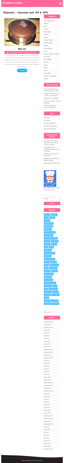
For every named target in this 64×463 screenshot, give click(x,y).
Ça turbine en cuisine (12, 2)
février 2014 (47, 410)
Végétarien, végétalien (50, 76)
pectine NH (48, 277)
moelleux (47, 271)
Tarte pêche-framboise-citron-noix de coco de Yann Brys (51, 142)
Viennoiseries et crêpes (51, 300)
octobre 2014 (48, 388)
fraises (51, 247)
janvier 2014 (47, 413)
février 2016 (47, 344)
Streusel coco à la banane (51, 98)
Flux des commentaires (50, 126)
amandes (47, 214)
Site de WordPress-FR (50, 129)
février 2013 (47, 443)
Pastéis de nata (55, 163)
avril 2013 (47, 438)
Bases (45, 26)
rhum (54, 286)
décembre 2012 (48, 449)
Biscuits (46, 29)
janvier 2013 (47, 446)
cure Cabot (55, 241)
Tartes (45, 70)
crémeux (47, 241)
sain (46, 289)
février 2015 (47, 377)
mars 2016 (47, 341)
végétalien (47, 303)
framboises (48, 250)
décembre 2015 (48, 349)
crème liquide (48, 235)
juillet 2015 (47, 363)
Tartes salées (47, 73)
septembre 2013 (48, 424)
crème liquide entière (51, 238)
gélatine (53, 262)
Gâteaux (46, 45)
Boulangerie (47, 32)
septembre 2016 (48, 327)
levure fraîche (54, 265)
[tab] (60, 3)
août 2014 (47, 394)
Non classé (47, 56)
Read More (22, 70)
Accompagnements (49, 20)
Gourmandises (48, 48)
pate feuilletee (49, 274)
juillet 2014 (47, 396)
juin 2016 (46, 333)
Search (52, 203)
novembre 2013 (48, 418)
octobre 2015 (48, 355)
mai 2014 (46, 402)
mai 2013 (46, 435)
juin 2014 (46, 399)
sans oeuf (47, 295)
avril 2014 (47, 405)
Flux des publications (50, 123)
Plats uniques (47, 59)
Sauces (46, 65)
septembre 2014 (48, 391)
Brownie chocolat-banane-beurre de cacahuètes (51, 149)
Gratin (45, 51)
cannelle (47, 220)
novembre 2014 (48, 385)
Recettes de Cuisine (49, 189)
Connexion (47, 120)
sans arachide (53, 289)
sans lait (55, 292)
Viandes (46, 78)
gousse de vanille (49, 259)
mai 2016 (46, 335)
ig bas (46, 265)
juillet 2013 (47, 429)
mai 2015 (46, 369)
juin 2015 (46, 366)
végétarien (55, 303)
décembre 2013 (48, 416)
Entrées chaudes (48, 40)
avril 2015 (47, 371)
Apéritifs (46, 23)
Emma (45, 141)
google (46, 163)
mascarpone (53, 268)
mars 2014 (47, 407)
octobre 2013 (48, 421)
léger (46, 268)
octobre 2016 (48, 324)
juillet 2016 (47, 330)
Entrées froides (48, 43)
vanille (46, 297)
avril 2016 (47, 338)
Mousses (54, 271)
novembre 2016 (48, 322)
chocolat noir (48, 226)
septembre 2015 (48, 358)
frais (46, 247)
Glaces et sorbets (49, 253)
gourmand (47, 256)
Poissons (46, 62)
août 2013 (47, 427)
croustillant (48, 229)
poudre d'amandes (50, 283)
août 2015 (47, 360)
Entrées (46, 37)
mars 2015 (47, 374)
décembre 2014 (48, 382)
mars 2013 (47, 440)
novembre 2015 (48, 352)
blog (45, 158)
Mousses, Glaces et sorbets (51, 54)
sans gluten (48, 292)
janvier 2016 (47, 346)
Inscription (47, 117)
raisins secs (48, 286)
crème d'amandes (50, 232)
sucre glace (55, 295)
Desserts (46, 34)
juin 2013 (46, 432)
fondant (54, 244)
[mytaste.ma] (48, 312)
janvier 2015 (47, 380)
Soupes (46, 67)
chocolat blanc (49, 223)
